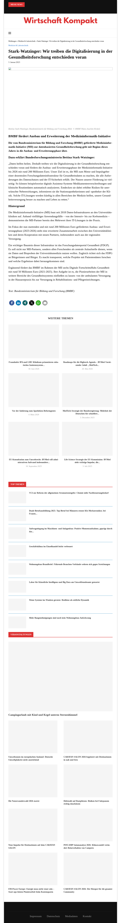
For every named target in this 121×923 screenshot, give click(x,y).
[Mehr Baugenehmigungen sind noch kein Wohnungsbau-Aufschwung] (17, 622)
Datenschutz (53, 916)
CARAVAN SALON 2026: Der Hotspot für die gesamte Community (88, 890)
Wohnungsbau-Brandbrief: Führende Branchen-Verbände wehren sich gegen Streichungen (69, 564)
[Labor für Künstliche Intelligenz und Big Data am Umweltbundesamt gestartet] (17, 587)
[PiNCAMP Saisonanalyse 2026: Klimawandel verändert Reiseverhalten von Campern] (88, 825)
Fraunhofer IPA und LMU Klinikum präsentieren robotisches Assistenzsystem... (34, 363)
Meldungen (12, 41)
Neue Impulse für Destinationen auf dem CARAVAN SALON (31, 846)
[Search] (111, 33)
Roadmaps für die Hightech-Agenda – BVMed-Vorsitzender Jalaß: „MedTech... (87, 363)
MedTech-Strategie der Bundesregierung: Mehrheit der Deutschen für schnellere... (87, 412)
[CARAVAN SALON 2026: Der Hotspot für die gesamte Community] (88, 869)
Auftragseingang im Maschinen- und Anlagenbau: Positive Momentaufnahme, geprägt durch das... (70, 530)
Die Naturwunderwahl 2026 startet (23, 801)
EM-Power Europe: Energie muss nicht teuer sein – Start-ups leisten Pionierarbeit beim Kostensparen (31, 890)
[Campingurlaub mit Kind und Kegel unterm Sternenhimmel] (60, 676)
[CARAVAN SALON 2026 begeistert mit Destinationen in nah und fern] (88, 737)
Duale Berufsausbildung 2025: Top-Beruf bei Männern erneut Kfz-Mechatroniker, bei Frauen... (67, 512)
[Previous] (27, 4)
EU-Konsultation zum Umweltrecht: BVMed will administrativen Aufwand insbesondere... (34, 461)
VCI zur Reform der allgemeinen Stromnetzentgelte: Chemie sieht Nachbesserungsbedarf (69, 493)
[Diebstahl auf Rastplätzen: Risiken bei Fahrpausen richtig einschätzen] (88, 781)
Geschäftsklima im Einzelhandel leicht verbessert (51, 546)
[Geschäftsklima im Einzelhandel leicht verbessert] (17, 551)
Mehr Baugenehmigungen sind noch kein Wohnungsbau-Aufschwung (60, 618)
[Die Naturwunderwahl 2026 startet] (32, 781)
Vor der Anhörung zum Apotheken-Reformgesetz (34, 411)
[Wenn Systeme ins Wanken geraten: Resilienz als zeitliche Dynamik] (17, 604)
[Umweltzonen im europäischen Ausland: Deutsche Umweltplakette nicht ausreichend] (32, 737)
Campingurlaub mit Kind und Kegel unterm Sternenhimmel (42, 714)
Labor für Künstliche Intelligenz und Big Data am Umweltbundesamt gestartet (64, 582)
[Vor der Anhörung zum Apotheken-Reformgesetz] (33, 390)
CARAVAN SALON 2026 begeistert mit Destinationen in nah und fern (87, 758)
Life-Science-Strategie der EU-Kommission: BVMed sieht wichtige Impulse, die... (87, 461)
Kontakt (87, 916)
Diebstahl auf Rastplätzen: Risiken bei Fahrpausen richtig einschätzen (86, 802)
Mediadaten (71, 916)
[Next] (31, 4)
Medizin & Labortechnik (26, 41)
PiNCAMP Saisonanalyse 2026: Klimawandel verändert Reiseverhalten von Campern (87, 846)
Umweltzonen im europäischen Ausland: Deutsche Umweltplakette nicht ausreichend (30, 758)
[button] (11, 302)
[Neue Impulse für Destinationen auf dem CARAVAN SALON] (32, 825)
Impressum (36, 916)
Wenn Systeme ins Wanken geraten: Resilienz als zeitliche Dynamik (59, 600)
